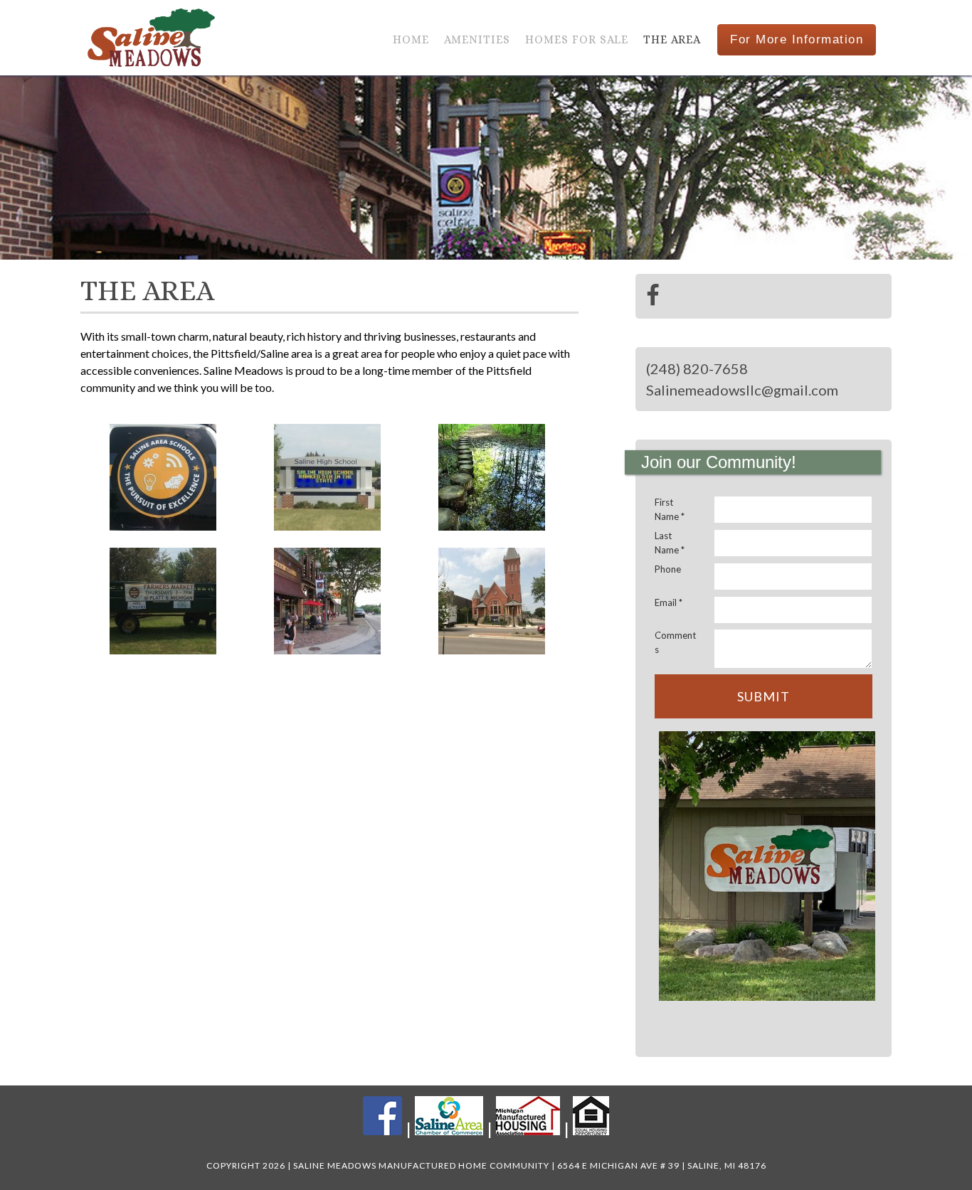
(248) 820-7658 (697, 368)
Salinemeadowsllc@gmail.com (742, 389)
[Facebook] (653, 296)
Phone (668, 569)
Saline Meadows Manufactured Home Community (153, 37)
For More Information (796, 39)
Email (668, 602)
